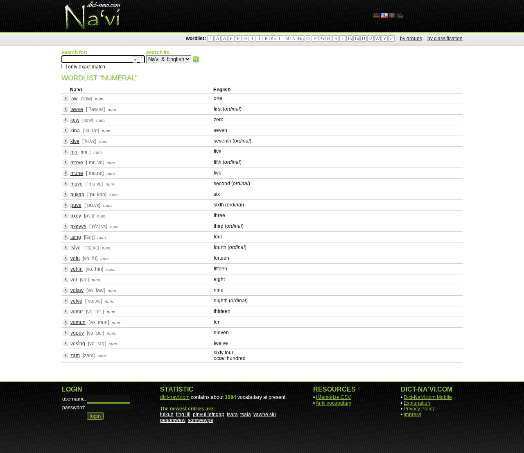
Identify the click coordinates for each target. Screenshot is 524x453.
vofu (75, 258)
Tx (356, 38)
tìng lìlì (183, 414)
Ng (301, 38)
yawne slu (264, 414)
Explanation (417, 403)
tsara (232, 414)
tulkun (167, 414)
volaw (77, 290)
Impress (412, 414)
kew (74, 120)
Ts (349, 38)
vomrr (76, 312)
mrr (74, 152)
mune (76, 173)
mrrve (76, 162)
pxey (75, 216)
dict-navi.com (175, 397)
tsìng (75, 237)
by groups (411, 38)
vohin (76, 269)
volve (76, 301)
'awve (76, 109)
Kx (273, 38)
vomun (78, 322)
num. (99, 99)
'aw (74, 99)
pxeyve (78, 226)
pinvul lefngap (208, 414)
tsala (245, 414)
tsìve (75, 248)
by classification (445, 38)
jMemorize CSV (333, 397)
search (195, 59)
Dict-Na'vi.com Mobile (428, 397)
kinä (75, 131)
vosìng (77, 344)
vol (73, 280)
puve (75, 205)
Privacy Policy (419, 409)
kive (74, 141)
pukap (77, 194)
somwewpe (200, 420)
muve (76, 184)
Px (322, 38)
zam (75, 355)
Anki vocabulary (333, 403)
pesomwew (172, 420)
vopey (77, 333)
